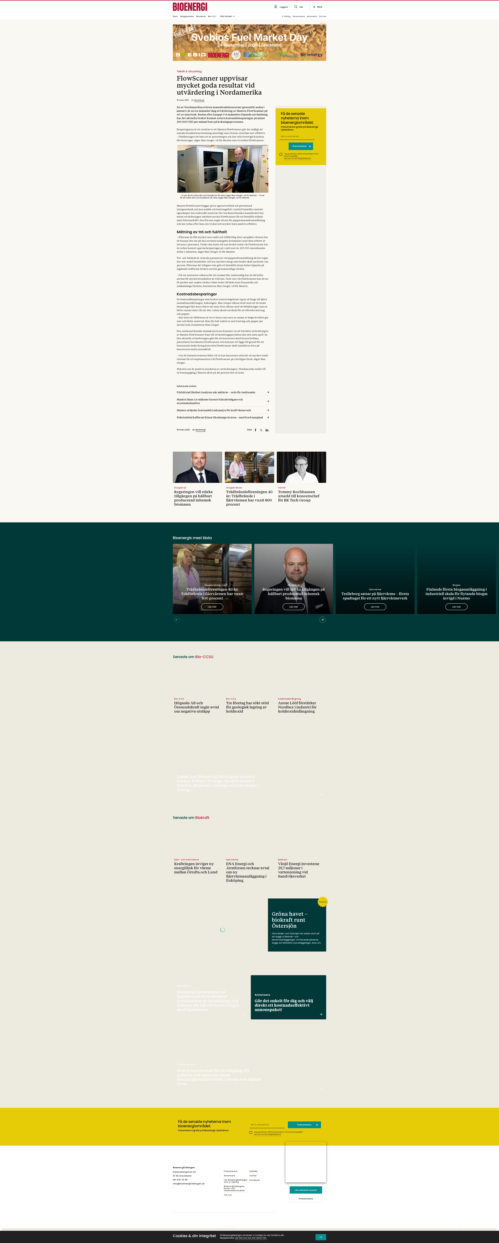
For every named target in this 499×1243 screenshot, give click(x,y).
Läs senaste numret (306, 1190)
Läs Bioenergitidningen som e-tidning (236, 1181)
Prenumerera (299, 16)
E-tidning (286, 16)
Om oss (322, 16)
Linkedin (253, 1171)
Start (175, 16)
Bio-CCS (212, 16)
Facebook (254, 1180)
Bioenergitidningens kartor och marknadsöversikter (234, 1188)
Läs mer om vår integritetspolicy (297, 158)
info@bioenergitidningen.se (189, 1183)
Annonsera (312, 16)
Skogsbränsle (187, 16)
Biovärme (201, 16)
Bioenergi (199, 100)
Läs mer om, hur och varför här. (251, 1238)
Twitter (253, 1176)
